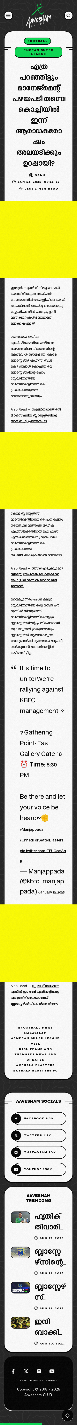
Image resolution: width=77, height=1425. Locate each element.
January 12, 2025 (51, 893)
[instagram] (39, 1371)
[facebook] (13, 1371)
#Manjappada (32, 830)
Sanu (40, 175)
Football (37, 41)
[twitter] (26, 1371)
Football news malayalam (37, 1030)
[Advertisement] (38, 239)
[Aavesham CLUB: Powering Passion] (38, 15)
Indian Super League (37, 1038)
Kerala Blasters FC (37, 1070)
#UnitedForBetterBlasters (41, 841)
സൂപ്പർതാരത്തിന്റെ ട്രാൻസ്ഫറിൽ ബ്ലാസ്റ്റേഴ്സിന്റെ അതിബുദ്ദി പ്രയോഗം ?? (36, 416)
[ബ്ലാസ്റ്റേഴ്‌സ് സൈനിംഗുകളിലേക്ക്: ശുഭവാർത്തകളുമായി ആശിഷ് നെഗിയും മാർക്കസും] (20, 1287)
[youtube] (51, 1371)
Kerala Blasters (37, 1065)
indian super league (38, 52)
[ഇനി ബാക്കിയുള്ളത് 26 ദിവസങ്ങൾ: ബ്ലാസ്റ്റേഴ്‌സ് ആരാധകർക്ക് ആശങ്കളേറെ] (20, 1323)
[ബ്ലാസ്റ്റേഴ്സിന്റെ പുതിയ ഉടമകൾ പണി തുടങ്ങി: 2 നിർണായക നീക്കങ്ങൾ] (20, 1252)
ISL (36, 1043)
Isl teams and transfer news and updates (35, 1054)
